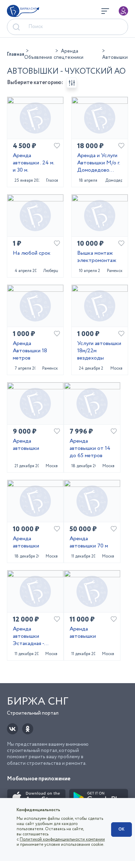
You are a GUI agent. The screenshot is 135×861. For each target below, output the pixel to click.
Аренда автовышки (26, 445)
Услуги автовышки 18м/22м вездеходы (99, 351)
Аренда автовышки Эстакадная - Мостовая (28, 636)
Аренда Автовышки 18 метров (30, 351)
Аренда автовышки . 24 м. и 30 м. (33, 163)
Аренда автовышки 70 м (89, 542)
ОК (121, 829)
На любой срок (32, 253)
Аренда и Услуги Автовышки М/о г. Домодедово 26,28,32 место (98, 163)
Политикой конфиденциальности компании (62, 839)
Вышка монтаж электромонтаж (96, 257)
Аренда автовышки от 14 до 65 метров (90, 448)
